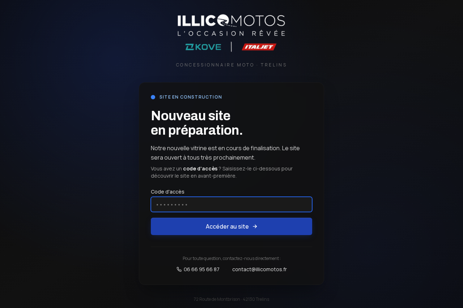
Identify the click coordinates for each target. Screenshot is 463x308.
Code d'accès (167, 191)
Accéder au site (227, 226)
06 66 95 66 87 (202, 269)
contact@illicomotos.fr (259, 269)
